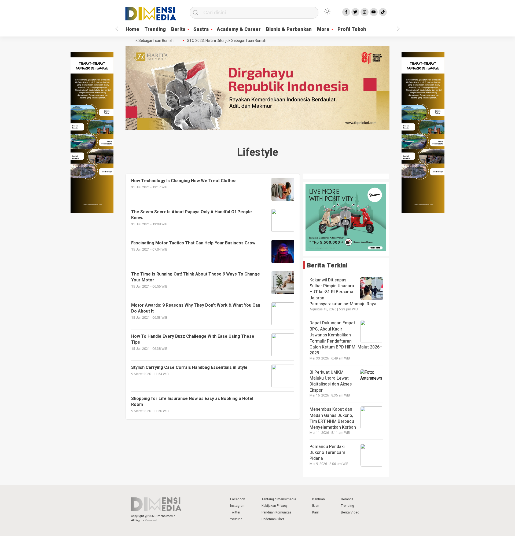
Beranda (347, 499)
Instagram (237, 505)
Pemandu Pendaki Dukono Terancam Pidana (327, 452)
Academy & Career (239, 29)
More (323, 29)
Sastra (201, 29)
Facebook (237, 499)
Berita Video (350, 512)
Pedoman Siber (273, 519)
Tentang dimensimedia (279, 499)
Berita (178, 29)
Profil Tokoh (351, 29)
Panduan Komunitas (277, 512)
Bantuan (318, 499)
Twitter (235, 512)
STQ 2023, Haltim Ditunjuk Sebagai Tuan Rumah (221, 40)
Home (132, 29)
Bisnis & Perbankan (289, 29)
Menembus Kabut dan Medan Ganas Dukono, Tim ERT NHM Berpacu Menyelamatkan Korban (333, 418)
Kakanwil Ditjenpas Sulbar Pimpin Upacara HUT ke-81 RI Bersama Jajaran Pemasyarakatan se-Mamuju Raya (343, 292)
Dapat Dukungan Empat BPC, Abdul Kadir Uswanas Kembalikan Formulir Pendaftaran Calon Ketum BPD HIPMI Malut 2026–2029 (346, 338)
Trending (155, 29)
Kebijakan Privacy (275, 505)
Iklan (315, 505)
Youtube (236, 519)
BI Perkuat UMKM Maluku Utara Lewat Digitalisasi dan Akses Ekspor (331, 381)
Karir (315, 512)
